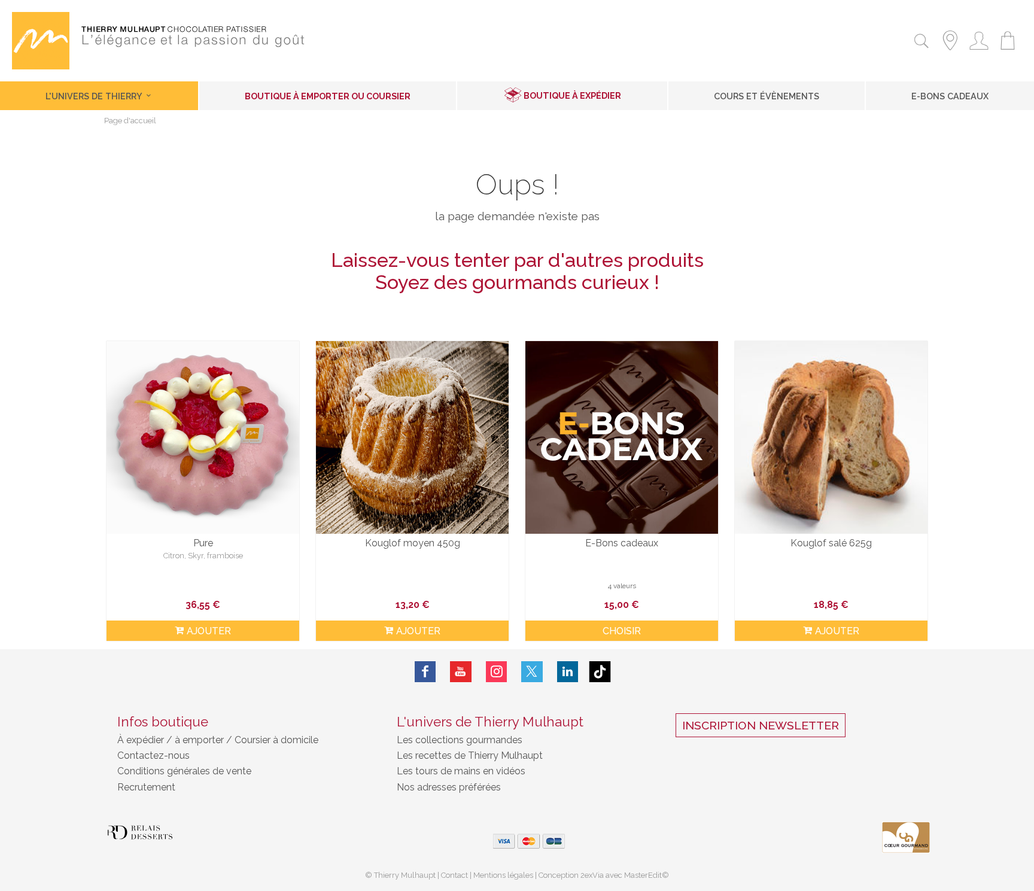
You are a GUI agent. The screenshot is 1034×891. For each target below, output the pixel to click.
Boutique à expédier (572, 95)
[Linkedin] (568, 671)
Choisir (622, 631)
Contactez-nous (153, 755)
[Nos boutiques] (950, 51)
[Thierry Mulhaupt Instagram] (496, 671)
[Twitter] (532, 671)
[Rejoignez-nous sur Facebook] (425, 671)
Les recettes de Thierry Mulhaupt (470, 755)
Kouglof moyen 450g (412, 543)
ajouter (209, 631)
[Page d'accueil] (40, 66)
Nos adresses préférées (449, 787)
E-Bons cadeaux (950, 96)
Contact (454, 875)
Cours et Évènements (766, 96)
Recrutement (146, 787)
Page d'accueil (130, 121)
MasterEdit (643, 875)
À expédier (141, 740)
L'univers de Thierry (94, 96)
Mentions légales (503, 875)
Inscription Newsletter (760, 725)
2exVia (593, 875)
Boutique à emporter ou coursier (327, 96)
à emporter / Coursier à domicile (245, 740)
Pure (203, 543)
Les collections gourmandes (459, 740)
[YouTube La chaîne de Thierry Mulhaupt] (461, 671)
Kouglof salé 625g (831, 543)
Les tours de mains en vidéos (461, 771)
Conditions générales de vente (184, 771)
